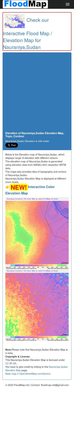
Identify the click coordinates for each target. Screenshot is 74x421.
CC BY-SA (10, 363)
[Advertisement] (37, 93)
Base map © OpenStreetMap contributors (27, 373)
